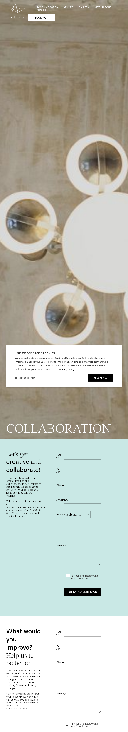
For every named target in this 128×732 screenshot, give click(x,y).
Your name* (58, 456)
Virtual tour (103, 7)
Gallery (84, 7)
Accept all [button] (100, 377)
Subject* (61, 514)
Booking (41, 17)
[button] (25, 378)
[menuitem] (42, 10)
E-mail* (57, 470)
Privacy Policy (66, 369)
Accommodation (47, 7)
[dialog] (64, 366)
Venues (68, 7)
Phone (60, 485)
